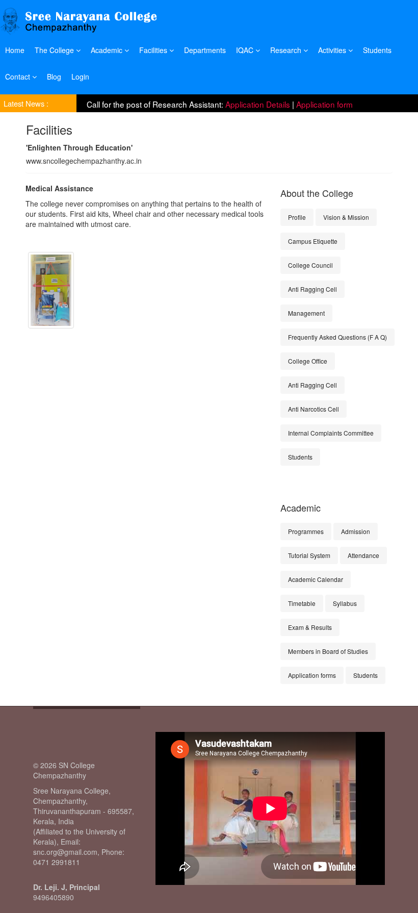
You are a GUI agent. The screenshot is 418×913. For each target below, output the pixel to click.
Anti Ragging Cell (312, 289)
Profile (297, 217)
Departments (205, 50)
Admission (355, 531)
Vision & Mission (346, 217)
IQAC (245, 50)
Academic (107, 50)
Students (377, 50)
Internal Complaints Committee (331, 432)
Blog (54, 76)
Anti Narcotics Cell (313, 408)
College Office (307, 361)
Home (14, 50)
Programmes (306, 531)
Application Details (257, 102)
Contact (18, 76)
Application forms (312, 675)
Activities (333, 50)
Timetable (302, 603)
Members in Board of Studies (328, 651)
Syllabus (345, 603)
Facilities (154, 50)
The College (55, 50)
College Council (310, 265)
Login (80, 76)
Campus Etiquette (312, 241)
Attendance (363, 555)
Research (286, 50)
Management (306, 313)
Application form (324, 102)
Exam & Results (310, 627)
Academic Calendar (315, 579)
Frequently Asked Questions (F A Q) (337, 337)
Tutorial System (309, 555)
